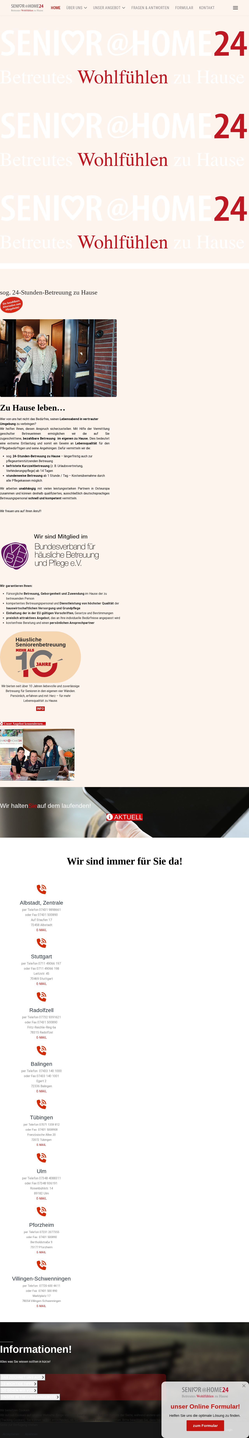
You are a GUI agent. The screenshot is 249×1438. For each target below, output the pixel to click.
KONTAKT (207, 7)
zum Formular (205, 1426)
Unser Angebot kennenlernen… (24, 723)
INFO (40, 709)
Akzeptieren (11, 1434)
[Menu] (235, 8)
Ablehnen (31, 1434)
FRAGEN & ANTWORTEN (150, 7)
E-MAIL (41, 930)
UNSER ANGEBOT (107, 7)
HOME (55, 7)
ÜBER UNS (74, 7)
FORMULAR (184, 7)
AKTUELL (128, 817)
